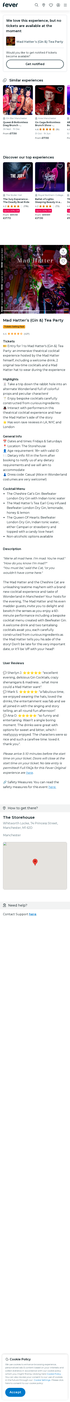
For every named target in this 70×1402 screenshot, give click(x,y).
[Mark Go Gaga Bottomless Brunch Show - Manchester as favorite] (60, 89)
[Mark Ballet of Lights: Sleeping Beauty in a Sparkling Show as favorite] (60, 166)
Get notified (35, 64)
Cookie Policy (54, 1373)
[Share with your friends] (63, 251)
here (29, 772)
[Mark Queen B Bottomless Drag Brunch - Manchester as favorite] (28, 89)
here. (52, 787)
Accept (15, 1392)
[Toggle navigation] (65, 5)
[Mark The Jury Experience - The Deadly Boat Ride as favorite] (28, 166)
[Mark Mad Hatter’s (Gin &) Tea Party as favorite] (63, 261)
